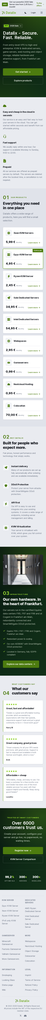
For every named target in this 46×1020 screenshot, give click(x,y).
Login (33, 13)
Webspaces (30, 941)
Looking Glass (8, 980)
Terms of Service (32, 980)
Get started (21, 72)
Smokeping (7, 975)
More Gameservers (10, 959)
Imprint (28, 975)
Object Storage (32, 951)
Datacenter (30, 956)
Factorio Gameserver (11, 949)
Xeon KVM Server (10, 911)
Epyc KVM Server (10, 906)
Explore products (23, 80)
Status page (7, 985)
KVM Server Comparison (23, 859)
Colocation (30, 961)
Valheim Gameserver (11, 954)
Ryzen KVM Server (10, 915)
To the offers (39, 4)
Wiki (4, 990)
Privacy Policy (31, 990)
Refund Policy (31, 985)
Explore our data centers (19, 664)
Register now (21, 850)
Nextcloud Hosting (33, 946)
